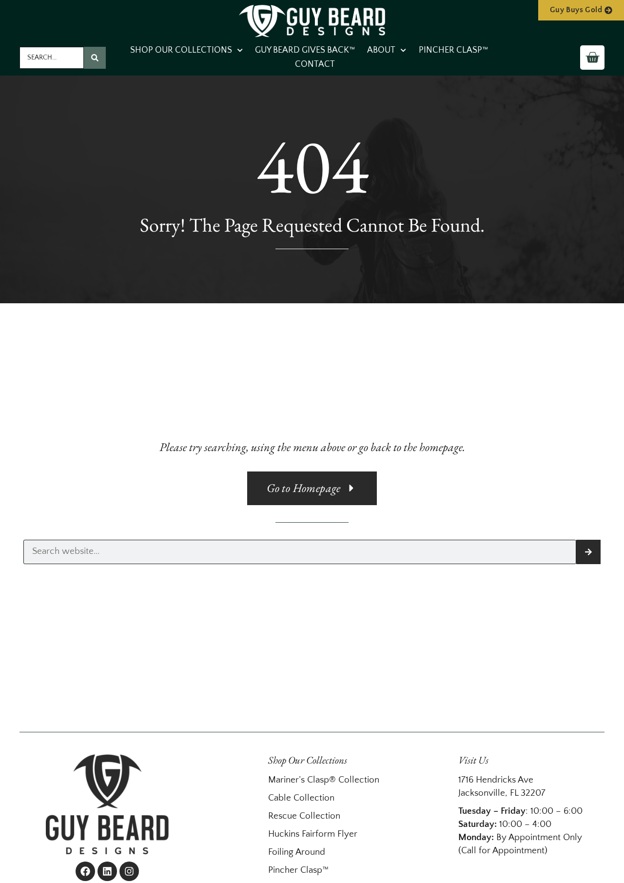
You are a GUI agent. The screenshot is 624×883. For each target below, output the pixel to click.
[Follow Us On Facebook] (85, 871)
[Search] (95, 58)
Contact (315, 64)
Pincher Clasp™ (453, 50)
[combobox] (52, 58)
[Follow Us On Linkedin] (107, 871)
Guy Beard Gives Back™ (305, 50)
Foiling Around (296, 852)
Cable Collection (301, 798)
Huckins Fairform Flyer (312, 834)
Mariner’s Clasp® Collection (323, 780)
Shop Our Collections (181, 50)
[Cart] (592, 57)
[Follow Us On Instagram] (129, 871)
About (381, 50)
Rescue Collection (304, 816)
